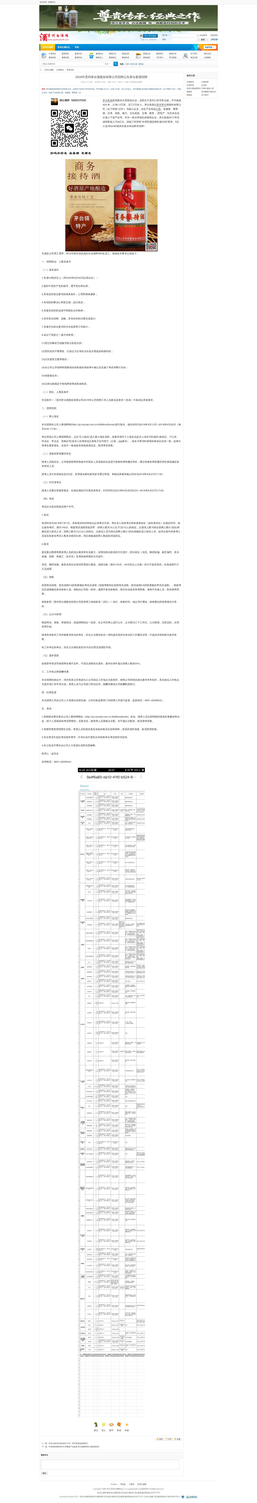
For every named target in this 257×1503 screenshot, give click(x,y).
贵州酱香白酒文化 (208, 92)
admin (103, 82)
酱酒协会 (99, 54)
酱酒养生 (159, 54)
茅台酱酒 (172, 57)
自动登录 (203, 35)
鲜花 (119, 1430)
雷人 (104, 1430)
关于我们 (194, 54)
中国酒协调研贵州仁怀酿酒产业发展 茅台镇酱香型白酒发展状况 (74, 1447)
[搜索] (115, 64)
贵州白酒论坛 (64, 47)
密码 (164, 39)
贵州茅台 (161, 104)
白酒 (127, 64)
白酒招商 (205, 82)
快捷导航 (208, 47)
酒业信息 (194, 57)
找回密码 (214, 35)
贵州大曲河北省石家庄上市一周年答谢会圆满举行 (68, 1443)
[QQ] (191, 1497)
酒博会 (141, 64)
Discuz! (71, 1497)
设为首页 (43, 2)
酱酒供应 (52, 57)
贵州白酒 (133, 64)
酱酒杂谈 (125, 57)
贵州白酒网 (48, 47)
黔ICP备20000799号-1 (172, 1497)
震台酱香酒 (158, 1497)
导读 (77, 47)
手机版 (123, 1484)
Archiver (114, 1484)
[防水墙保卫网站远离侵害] (182, 1497)
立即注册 (214, 39)
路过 (96, 1430)
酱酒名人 (99, 57)
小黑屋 (131, 1484)
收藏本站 (51, 2)
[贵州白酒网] (54, 41)
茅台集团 (107, 100)
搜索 (106, 64)
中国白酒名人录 (207, 88)
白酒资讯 (52, 54)
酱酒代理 (78, 54)
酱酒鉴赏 (146, 57)
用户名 (164, 35)
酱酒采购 (65, 57)
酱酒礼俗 (146, 54)
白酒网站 (207, 57)
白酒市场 (190, 85)
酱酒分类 (172, 54)
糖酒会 (189, 92)
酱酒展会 (112, 57)
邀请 (161, 1439)
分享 (169, 1439)
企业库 (204, 85)
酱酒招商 (65, 54)
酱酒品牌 (125, 54)
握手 (111, 1430)
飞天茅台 (159, 57)
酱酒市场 (78, 57)
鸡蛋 (127, 1430)
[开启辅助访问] (217, 2)
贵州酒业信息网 (136, 82)
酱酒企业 (112, 54)
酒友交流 (207, 54)
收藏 (178, 1439)
